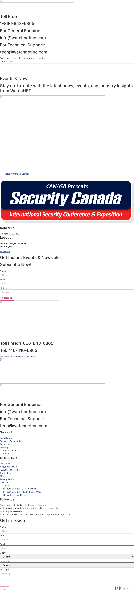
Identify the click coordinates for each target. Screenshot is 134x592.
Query (3, 553)
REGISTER (5, 251)
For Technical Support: (22, 418)
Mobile (3, 288)
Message (4, 569)
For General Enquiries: (22, 404)
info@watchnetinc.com (23, 37)
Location (4, 561)
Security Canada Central (16, 173)
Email (2, 280)
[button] (67, 63)
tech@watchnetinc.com (23, 52)
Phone (3, 535)
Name (3, 271)
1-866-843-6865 (17, 23)
